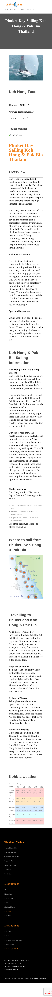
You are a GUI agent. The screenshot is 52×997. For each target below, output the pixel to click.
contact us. (21, 527)
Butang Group (9, 944)
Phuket (6, 890)
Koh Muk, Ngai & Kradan (13, 940)
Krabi (6, 903)
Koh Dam (7, 931)
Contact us (8, 874)
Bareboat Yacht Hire (11, 852)
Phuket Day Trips (10, 865)
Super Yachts (8, 861)
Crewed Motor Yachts (11, 856)
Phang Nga (8, 894)
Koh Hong (8, 911)
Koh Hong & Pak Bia (11, 949)
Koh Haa (7, 936)
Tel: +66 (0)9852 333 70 (12, 963)
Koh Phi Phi (8, 898)
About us (7, 869)
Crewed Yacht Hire (11, 848)
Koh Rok (7, 916)
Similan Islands (9, 907)
